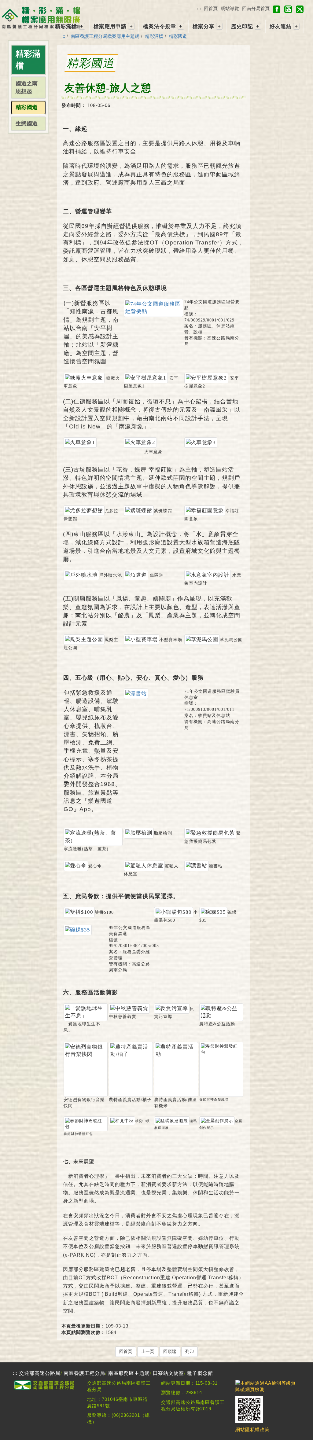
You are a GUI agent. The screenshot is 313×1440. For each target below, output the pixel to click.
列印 (189, 1351)
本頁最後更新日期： (83, 1325)
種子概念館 (200, 1373)
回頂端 (169, 1351)
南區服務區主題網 (129, 1373)
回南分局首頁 (256, 8)
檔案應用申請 (110, 26)
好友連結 (281, 26)
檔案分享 (204, 26)
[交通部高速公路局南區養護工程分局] (45, 1389)
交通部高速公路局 (40, 1373)
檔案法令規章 (159, 26)
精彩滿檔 (66, 26)
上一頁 (147, 1351)
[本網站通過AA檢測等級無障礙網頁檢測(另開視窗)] (267, 1389)
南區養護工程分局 (84, 1373)
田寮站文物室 (168, 1373)
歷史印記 (242, 26)
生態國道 (27, 123)
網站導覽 (230, 8)
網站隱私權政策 (252, 1429)
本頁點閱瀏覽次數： (83, 1332)
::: (199, 8)
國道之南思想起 (27, 87)
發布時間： (73, 105)
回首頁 (211, 8)
